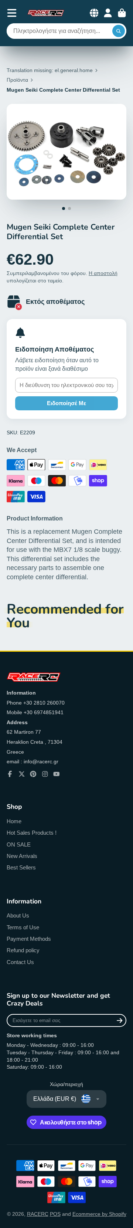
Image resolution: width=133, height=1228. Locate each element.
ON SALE (19, 844)
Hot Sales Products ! (32, 833)
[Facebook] (10, 774)
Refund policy (23, 950)
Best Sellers (21, 867)
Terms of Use (23, 927)
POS (55, 1214)
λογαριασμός (107, 13)
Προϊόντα (17, 80)
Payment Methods (29, 939)
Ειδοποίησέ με (66, 403)
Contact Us (20, 962)
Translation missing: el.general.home (50, 70)
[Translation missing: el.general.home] (45, 13)
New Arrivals (22, 856)
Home (14, 821)
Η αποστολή (103, 273)
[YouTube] (56, 774)
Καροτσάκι (121, 13)
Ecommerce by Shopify (99, 1214)
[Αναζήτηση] (118, 31)
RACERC (37, 1214)
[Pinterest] (33, 774)
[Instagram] (45, 774)
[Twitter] (21, 774)
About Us (18, 915)
